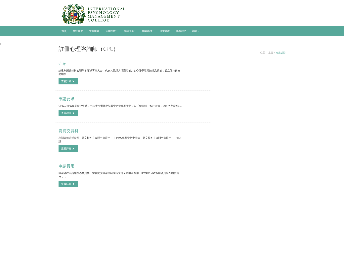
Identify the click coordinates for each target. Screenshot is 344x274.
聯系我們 (181, 31)
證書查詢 (165, 31)
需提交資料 (68, 130)
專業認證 (147, 31)
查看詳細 (66, 81)
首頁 (64, 31)
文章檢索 (94, 31)
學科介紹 (129, 31)
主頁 (270, 52)
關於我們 (78, 31)
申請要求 (66, 98)
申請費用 (66, 166)
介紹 (62, 63)
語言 (194, 31)
